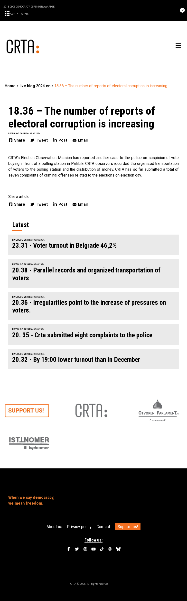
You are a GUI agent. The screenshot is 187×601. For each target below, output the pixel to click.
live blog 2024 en (34, 86)
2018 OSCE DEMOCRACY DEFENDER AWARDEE (29, 6)
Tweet (42, 140)
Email (82, 140)
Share (19, 140)
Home (10, 86)
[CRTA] (49, 45)
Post (62, 140)
